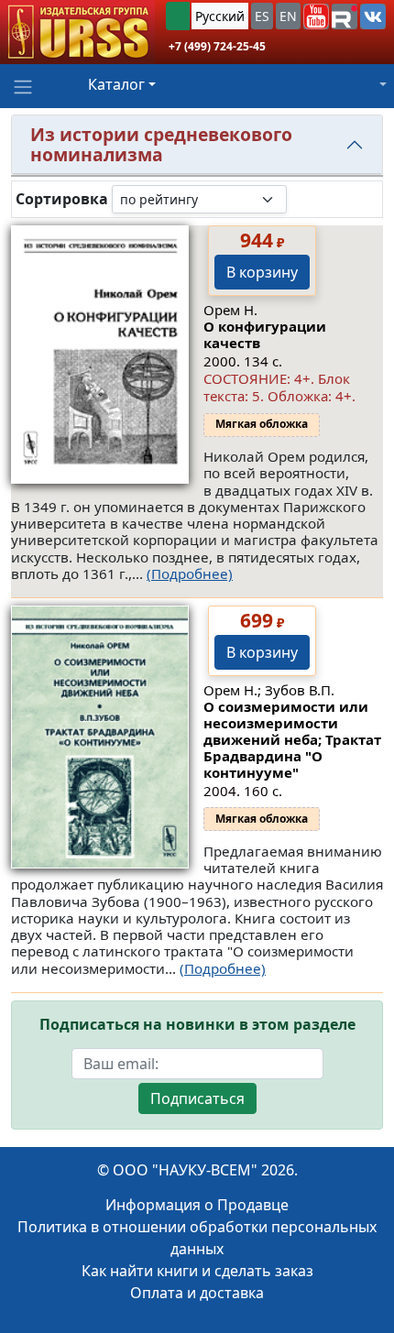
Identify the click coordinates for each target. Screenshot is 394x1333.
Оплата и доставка (197, 1293)
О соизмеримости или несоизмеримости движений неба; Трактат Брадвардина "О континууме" (292, 739)
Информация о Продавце (197, 1205)
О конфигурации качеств (264, 334)
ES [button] (262, 16)
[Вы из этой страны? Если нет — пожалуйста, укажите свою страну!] (178, 16)
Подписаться (197, 1098)
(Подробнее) (190, 573)
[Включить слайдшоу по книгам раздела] (301, 199)
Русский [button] (220, 16)
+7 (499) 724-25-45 (217, 46)
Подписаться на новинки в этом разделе (197, 1024)
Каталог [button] (116, 84)
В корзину (262, 272)
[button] (316, 16)
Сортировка (62, 199)
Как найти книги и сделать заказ (197, 1271)
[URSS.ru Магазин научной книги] (77, 32)
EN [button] (288, 16)
